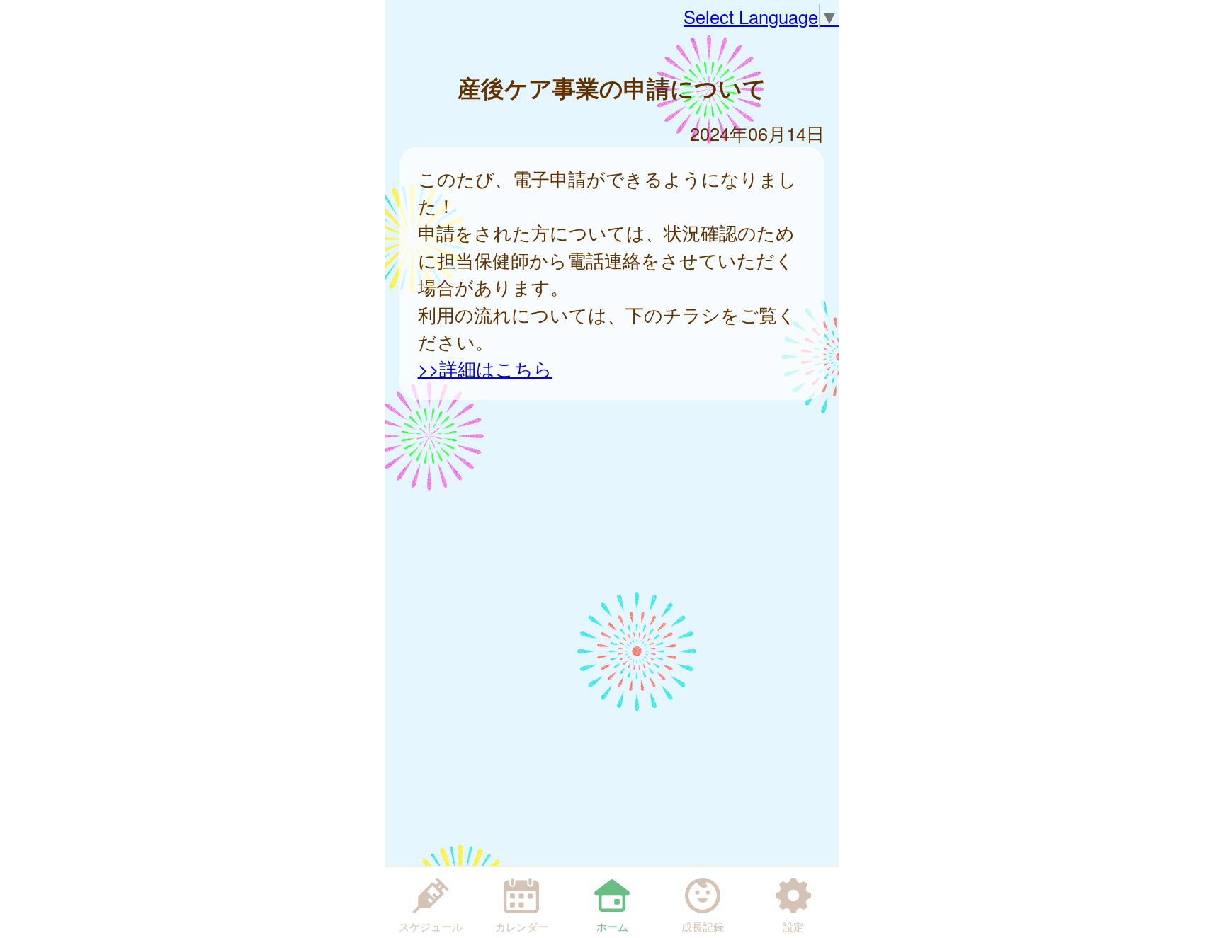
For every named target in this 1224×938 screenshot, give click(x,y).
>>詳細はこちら (485, 368)
